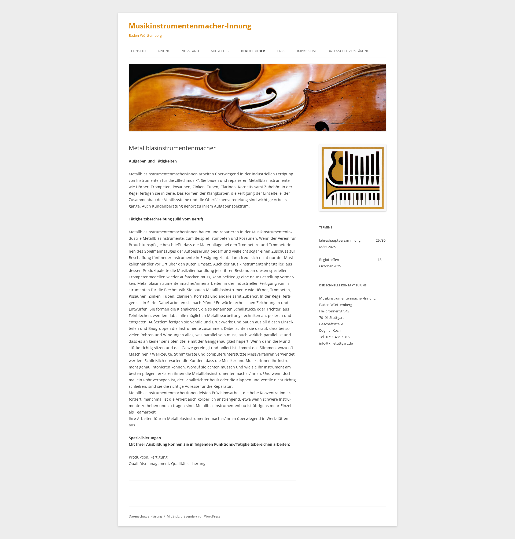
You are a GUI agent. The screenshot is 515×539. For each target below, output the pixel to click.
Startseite (138, 51)
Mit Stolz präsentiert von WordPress (193, 516)
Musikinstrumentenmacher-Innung (190, 26)
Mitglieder (220, 51)
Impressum (306, 51)
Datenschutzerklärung (348, 51)
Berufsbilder (253, 51)
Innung (163, 51)
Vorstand (190, 51)
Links (281, 51)
